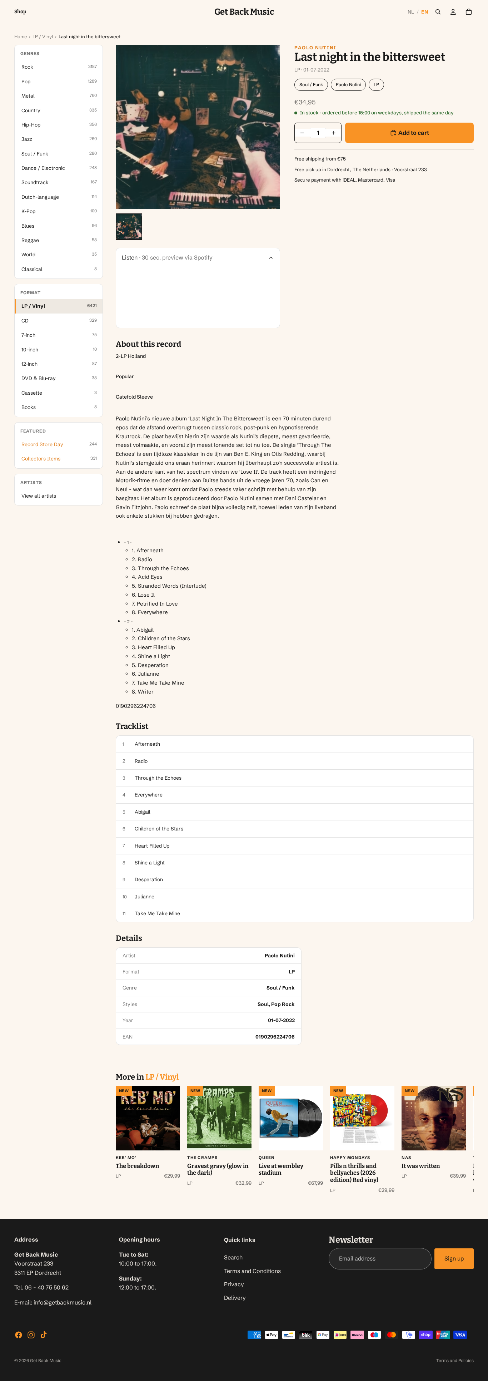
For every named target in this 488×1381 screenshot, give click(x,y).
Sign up (454, 1258)
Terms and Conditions (252, 1270)
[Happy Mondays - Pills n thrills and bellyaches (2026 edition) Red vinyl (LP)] (362, 1118)
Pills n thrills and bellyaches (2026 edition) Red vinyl (354, 1173)
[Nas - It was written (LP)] (434, 1118)
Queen (267, 1157)
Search (233, 1257)
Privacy (234, 1284)
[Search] (438, 12)
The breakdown (137, 1166)
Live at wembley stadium (281, 1170)
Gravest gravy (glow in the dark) (218, 1170)
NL (411, 11)
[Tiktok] (43, 1335)
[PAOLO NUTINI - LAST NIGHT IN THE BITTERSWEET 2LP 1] (129, 226)
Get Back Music (45, 1360)
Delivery (235, 1297)
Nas (406, 1157)
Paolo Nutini (315, 47)
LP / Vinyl (43, 36)
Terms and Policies (455, 1360)
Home (20, 36)
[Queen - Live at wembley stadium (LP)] (291, 1118)
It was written (421, 1166)
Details (129, 938)
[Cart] (469, 12)
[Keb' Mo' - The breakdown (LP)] (148, 1118)
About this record (148, 344)
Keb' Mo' (126, 1157)
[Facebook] (18, 1335)
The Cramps (202, 1157)
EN (424, 11)
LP (376, 84)
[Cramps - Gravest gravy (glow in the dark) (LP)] (219, 1118)
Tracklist (132, 726)
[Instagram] (31, 1335)
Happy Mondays (350, 1157)
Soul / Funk (311, 84)
